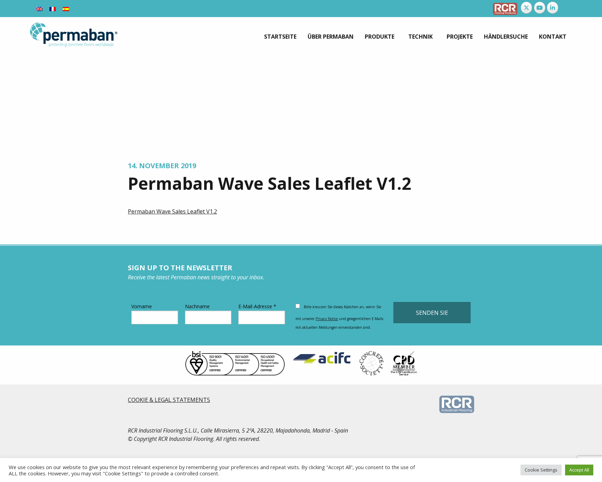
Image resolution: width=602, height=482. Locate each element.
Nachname (197, 306)
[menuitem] (280, 36)
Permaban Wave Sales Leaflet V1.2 (172, 211)
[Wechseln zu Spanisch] (65, 8)
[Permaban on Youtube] (539, 8)
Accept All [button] (579, 470)
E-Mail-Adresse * (257, 306)
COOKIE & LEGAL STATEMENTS (169, 400)
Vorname (141, 306)
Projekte (460, 36)
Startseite (280, 36)
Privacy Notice (327, 318)
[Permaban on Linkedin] (552, 8)
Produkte (379, 36)
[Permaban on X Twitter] (526, 8)
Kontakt (552, 36)
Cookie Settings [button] (541, 470)
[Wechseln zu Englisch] (39, 8)
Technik (420, 36)
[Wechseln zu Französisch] (52, 8)
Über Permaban (331, 36)
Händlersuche (506, 36)
